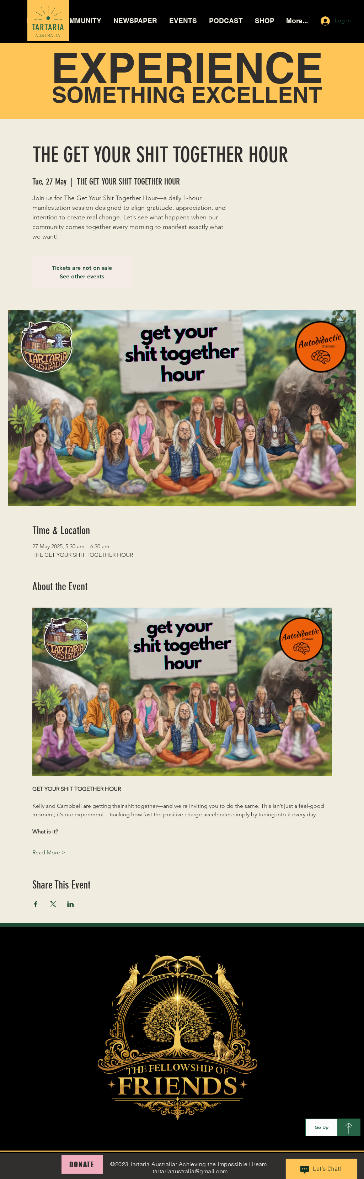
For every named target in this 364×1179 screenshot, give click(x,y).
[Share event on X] (53, 904)
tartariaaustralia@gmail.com (190, 1171)
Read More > (48, 852)
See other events (82, 276)
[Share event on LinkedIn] (70, 904)
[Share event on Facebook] (35, 904)
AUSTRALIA (47, 36)
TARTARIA (48, 27)
